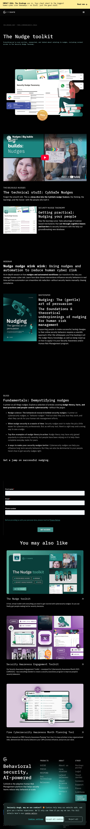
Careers (79, 781)
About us (63, 765)
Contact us (63, 792)
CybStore (80, 792)
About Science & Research (63, 784)
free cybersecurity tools (27, 25)
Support (79, 785)
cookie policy (31, 813)
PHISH (43, 769)
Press (78, 788)
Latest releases (63, 776)
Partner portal (79, 766)
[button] (84, 12)
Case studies (63, 770)
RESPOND (44, 773)
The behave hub (9, 25)
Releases (44, 782)
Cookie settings (81, 798)
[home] (9, 12)
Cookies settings (35, 819)
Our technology (46, 777)
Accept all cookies (54, 819)
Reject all (73, 819)
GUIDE (43, 765)
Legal (78, 771)
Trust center (78, 776)
